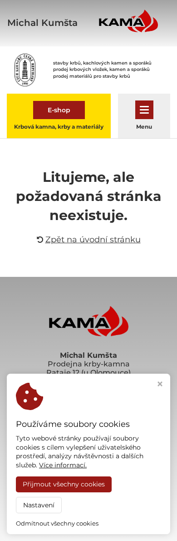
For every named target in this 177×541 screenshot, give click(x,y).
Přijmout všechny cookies (64, 484)
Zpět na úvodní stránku (93, 240)
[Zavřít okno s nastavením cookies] (160, 384)
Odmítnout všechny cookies (57, 523)
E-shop (59, 110)
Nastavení (38, 505)
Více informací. (63, 465)
